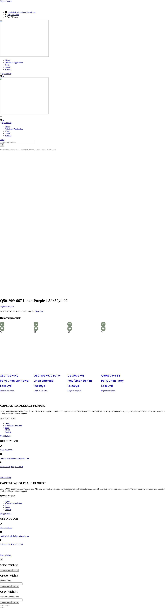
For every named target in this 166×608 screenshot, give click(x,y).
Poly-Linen (20, 150)
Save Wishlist (6, 586)
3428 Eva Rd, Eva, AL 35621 (11, 467)
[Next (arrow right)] (3, 607)
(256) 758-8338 (13, 15)
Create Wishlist (6, 570)
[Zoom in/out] (1, 605)
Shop (7, 65)
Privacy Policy (5, 478)
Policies (8, 436)
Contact (8, 69)
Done (16, 570)
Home (7, 60)
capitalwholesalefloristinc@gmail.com (21, 12)
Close (2, 140)
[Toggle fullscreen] (3, 605)
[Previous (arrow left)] (1, 607)
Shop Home (4, 150)
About (7, 67)
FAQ (2, 436)
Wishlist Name (5, 581)
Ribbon (12, 150)
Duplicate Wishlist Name (9, 597)
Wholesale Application (14, 62)
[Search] (2, 145)
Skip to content (6, 1)
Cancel (15, 586)
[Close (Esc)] (8, 605)
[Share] (6, 605)
